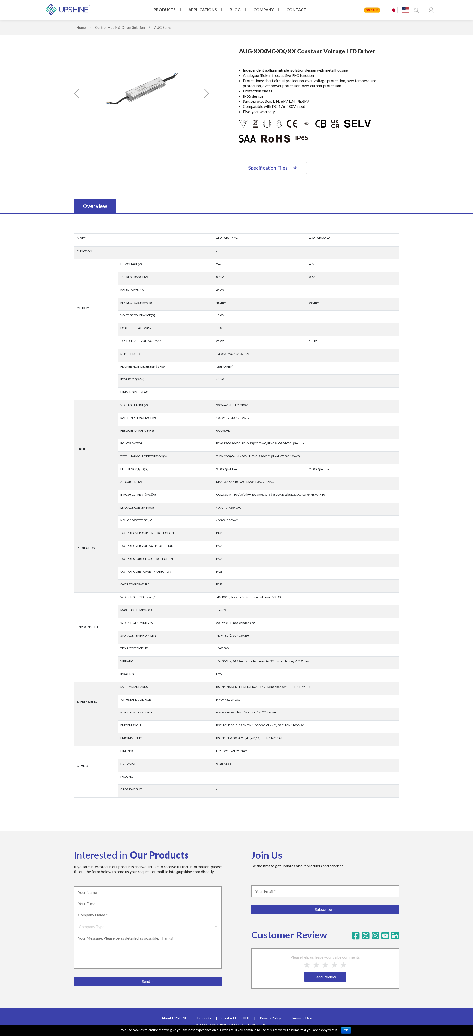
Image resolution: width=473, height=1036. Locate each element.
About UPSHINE (174, 1018)
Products (165, 9)
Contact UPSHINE (235, 1018)
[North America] (405, 10)
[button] (77, 93)
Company (263, 9)
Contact (296, 9)
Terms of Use (301, 1018)
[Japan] (394, 10)
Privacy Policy (270, 1018)
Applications (202, 9)
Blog (235, 9)
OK (346, 1030)
